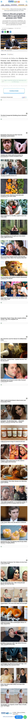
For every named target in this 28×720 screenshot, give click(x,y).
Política (7, 9)
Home (2, 4)
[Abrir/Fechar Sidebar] (1, 1)
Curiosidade (21, 4)
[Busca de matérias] (26, 2)
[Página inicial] (11, 1)
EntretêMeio (14, 4)
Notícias (7, 4)
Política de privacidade (8, 716)
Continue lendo (14, 91)
